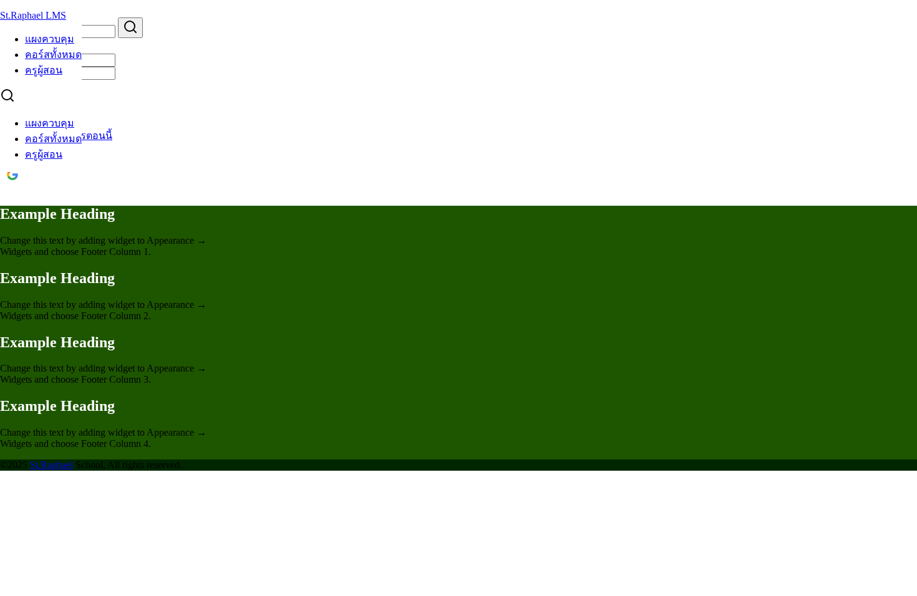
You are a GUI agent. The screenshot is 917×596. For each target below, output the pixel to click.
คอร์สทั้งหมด (53, 54)
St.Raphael (51, 464)
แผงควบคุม (49, 39)
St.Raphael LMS (33, 15)
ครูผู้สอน (43, 70)
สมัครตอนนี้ (86, 135)
